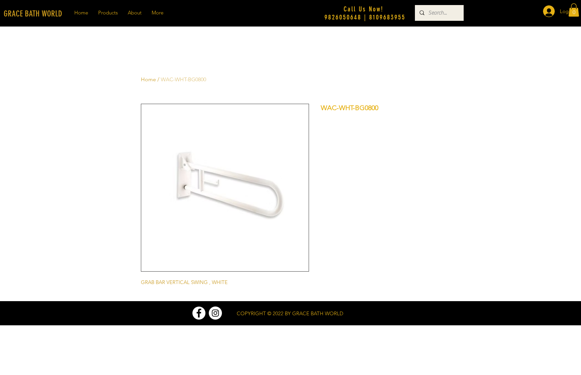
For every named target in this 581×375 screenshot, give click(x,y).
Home (148, 79)
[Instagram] (215, 313)
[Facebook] (198, 313)
